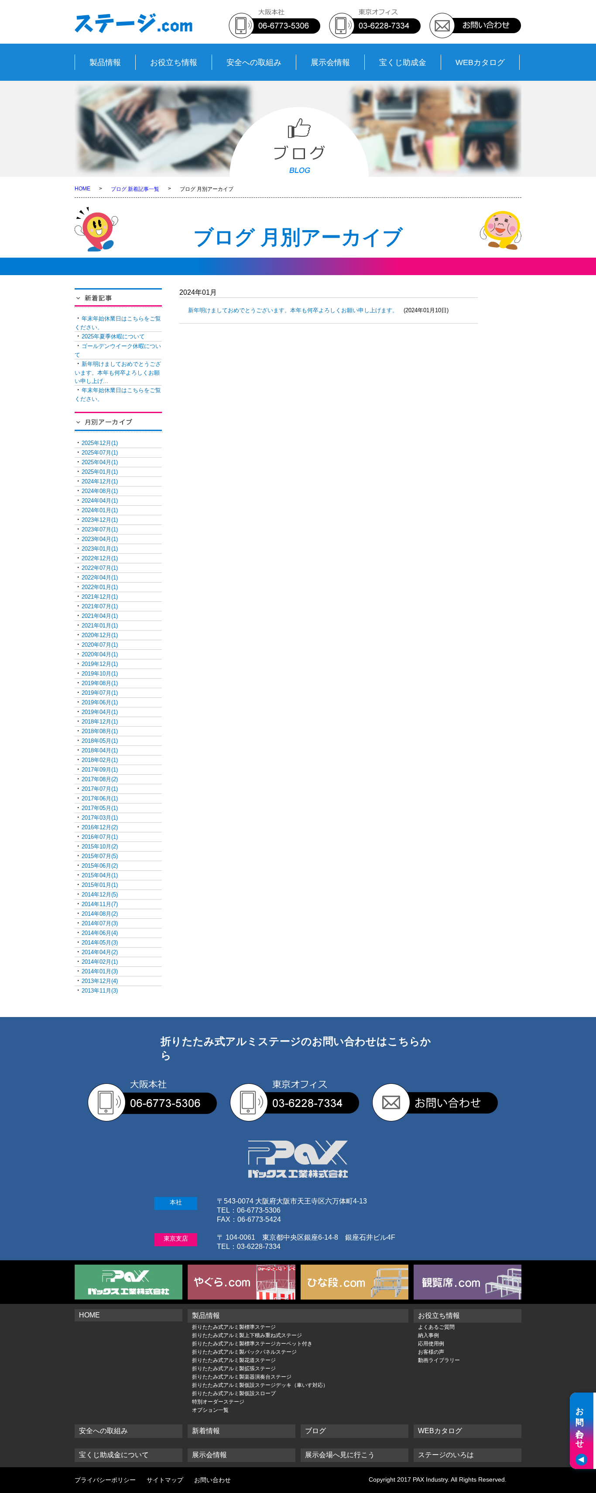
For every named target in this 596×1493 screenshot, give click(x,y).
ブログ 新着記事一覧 (135, 189)
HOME (82, 189)
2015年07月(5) (100, 856)
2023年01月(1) (100, 548)
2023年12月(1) (100, 520)
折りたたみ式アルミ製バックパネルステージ (244, 1352)
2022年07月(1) (100, 568)
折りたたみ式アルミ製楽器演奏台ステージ (241, 1377)
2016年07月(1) (100, 837)
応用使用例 (431, 1344)
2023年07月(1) (100, 529)
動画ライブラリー (439, 1360)
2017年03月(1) (100, 817)
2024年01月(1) (100, 510)
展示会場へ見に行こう (340, 1455)
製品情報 (105, 62)
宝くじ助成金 (402, 62)
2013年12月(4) (100, 981)
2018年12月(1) (100, 721)
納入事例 (428, 1335)
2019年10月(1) (100, 673)
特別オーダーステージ (218, 1402)
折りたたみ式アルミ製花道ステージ (234, 1360)
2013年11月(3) (100, 990)
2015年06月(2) (100, 865)
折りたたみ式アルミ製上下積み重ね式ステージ (247, 1335)
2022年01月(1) (100, 587)
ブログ (315, 1430)
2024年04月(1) (100, 500)
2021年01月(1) (100, 625)
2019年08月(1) (100, 683)
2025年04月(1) (100, 462)
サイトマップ (165, 1479)
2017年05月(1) (100, 808)
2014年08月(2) (100, 913)
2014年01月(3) (100, 971)
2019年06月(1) (100, 702)
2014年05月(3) (100, 942)
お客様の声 (431, 1352)
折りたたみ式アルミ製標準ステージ (234, 1327)
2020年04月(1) (100, 654)
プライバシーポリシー (105, 1479)
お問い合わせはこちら (523, 1452)
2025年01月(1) (100, 472)
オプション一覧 (210, 1410)
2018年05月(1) (100, 741)
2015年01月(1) (100, 885)
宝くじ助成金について (114, 1455)
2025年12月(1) (100, 443)
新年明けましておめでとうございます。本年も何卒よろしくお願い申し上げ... (118, 372)
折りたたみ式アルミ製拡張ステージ (234, 1368)
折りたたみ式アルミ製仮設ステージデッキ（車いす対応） (260, 1385)
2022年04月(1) (100, 577)
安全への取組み (253, 62)
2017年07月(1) (100, 789)
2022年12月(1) (100, 558)
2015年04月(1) (100, 875)
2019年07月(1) (100, 693)
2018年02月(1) (100, 760)
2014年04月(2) (100, 952)
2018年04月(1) (100, 750)
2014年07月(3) (100, 923)
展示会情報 (330, 62)
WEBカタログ (480, 62)
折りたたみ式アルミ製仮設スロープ (234, 1393)
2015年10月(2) (100, 846)
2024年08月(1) (100, 491)
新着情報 (206, 1430)
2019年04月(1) (100, 712)
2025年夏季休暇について (113, 336)
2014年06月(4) (100, 933)
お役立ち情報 (173, 62)
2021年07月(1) (100, 606)
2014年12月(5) (100, 894)
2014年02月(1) (100, 962)
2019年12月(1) (100, 664)
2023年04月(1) (100, 539)
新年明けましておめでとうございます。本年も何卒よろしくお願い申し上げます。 (293, 310)
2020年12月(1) (100, 635)
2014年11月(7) (100, 904)
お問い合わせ (212, 1479)
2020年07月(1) (100, 644)
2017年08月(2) (100, 779)
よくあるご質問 (436, 1327)
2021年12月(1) (100, 596)
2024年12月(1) (100, 481)
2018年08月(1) (100, 731)
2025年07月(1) (100, 452)
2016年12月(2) (100, 827)
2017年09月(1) (100, 769)
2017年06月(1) (100, 798)
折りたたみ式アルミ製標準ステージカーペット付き (252, 1344)
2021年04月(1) (100, 616)
